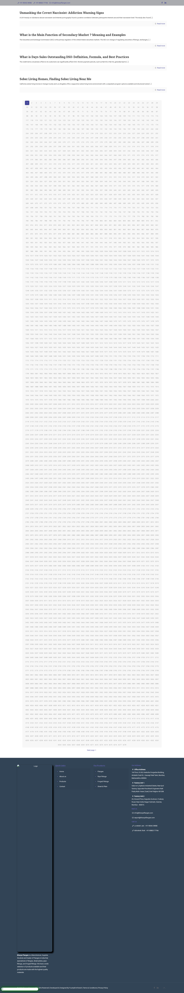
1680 (147, 352)
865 (133, 229)
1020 (45, 256)
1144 (82, 273)
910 (73, 238)
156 (73, 125)
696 (156, 203)
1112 (69, 269)
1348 (87, 304)
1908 (129, 387)
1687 (45, 356)
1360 (143, 304)
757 (36, 216)
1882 (143, 382)
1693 (73, 356)
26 (143, 103)
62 (41, 112)
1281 (45, 295)
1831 (41, 378)
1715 (41, 360)
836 (133, 225)
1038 (129, 256)
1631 (55, 347)
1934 (115, 391)
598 (106, 190)
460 (138, 168)
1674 (120, 352)
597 (101, 190)
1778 (64, 369)
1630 (50, 347)
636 (147, 195)
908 (64, 238)
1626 (32, 347)
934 (50, 243)
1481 (32, 326)
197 (129, 129)
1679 (143, 352)
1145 (87, 273)
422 (96, 164)
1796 (147, 369)
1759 (110, 365)
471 (55, 173)
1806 (59, 374)
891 (119, 234)
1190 (27, 282)
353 (45, 155)
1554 (101, 334)
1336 (32, 304)
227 (133, 133)
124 (59, 120)
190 (96, 129)
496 (36, 177)
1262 (92, 291)
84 (143, 112)
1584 (106, 339)
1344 (69, 304)
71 (83, 112)
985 (152, 247)
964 (55, 247)
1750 (69, 365)
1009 (129, 251)
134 (106, 120)
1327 (124, 299)
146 (27, 125)
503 (68, 177)
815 (36, 225)
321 (31, 151)
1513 (45, 330)
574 (129, 186)
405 (152, 160)
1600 (45, 343)
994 (59, 251)
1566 (157, 334)
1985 (82, 400)
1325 (115, 299)
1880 (133, 382)
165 (115, 125)
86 (152, 112)
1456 (50, 321)
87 (157, 112)
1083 (69, 264)
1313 (59, 299)
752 (147, 212)
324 (45, 151)
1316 (73, 299)
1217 (152, 282)
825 (82, 225)
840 (152, 225)
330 (73, 151)
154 (64, 125)
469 (45, 173)
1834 (55, 378)
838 (143, 225)
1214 (138, 282)
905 (50, 238)
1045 (27, 260)
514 (119, 177)
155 (68, 125)
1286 (69, 295)
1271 (133, 291)
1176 (96, 277)
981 (133, 247)
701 (45, 208)
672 (45, 203)
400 (129, 160)
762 (59, 216)
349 (27, 155)
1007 (120, 251)
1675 (124, 352)
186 (78, 129)
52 (129, 107)
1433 (78, 317)
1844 (101, 378)
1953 (69, 395)
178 (41, 129)
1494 (92, 326)
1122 (115, 269)
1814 (96, 374)
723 (147, 208)
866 (138, 229)
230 (147, 133)
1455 (45, 321)
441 (50, 168)
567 (96, 186)
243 (73, 138)
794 (73, 221)
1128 (143, 269)
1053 (64, 260)
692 (138, 203)
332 (82, 151)
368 (115, 155)
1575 (64, 339)
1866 (69, 382)
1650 (143, 347)
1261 (87, 291)
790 (55, 221)
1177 (101, 277)
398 (119, 160)
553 (31, 186)
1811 (82, 374)
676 (64, 203)
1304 (152, 295)
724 (152, 208)
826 (87, 225)
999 (82, 251)
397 (115, 160)
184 (68, 129)
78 (115, 112)
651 (82, 199)
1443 (124, 317)
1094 (120, 264)
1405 (82, 312)
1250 (36, 291)
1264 (101, 291)
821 (64, 225)
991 (45, 251)
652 (87, 199)
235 (36, 138)
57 (152, 107)
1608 (82, 343)
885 (92, 234)
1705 (129, 356)
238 (50, 138)
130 (87, 120)
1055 (73, 260)
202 (152, 129)
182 (59, 129)
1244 (143, 286)
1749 (64, 365)
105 (106, 116)
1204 (92, 282)
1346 (78, 304)
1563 (143, 334)
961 (41, 247)
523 (27, 181)
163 (106, 125)
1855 (152, 378)
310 (115, 146)
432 (143, 164)
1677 (133, 352)
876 (50, 234)
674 (55, 203)
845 (41, 229)
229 (143, 133)
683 (96, 203)
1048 (41, 260)
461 (143, 168)
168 (129, 125)
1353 (110, 304)
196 (124, 129)
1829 (32, 378)
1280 (41, 295)
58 (157, 107)
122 (50, 120)
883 (82, 234)
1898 (82, 387)
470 (50, 173)
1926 (78, 391)
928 (156, 238)
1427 (50, 317)
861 (115, 229)
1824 (143, 374)
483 (110, 173)
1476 (143, 321)
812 (156, 221)
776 (124, 216)
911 (78, 238)
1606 (73, 343)
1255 (59, 291)
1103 (27, 269)
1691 (64, 356)
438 (36, 168)
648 (68, 199)
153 (59, 125)
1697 (92, 356)
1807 (64, 374)
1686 (41, 356)
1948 (45, 395)
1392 (157, 308)
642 (41, 199)
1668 (92, 352)
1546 (64, 334)
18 (106, 103)
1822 (133, 374)
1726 (92, 360)
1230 (78, 286)
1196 (55, 282)
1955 (78, 395)
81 (129, 112)
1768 (152, 365)
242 (68, 138)
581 (27, 190)
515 (124, 177)
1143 (78, 273)
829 (101, 225)
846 (45, 229)
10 (69, 103)
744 (110, 212)
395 (106, 160)
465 (27, 173)
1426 (45, 317)
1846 (110, 378)
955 (147, 243)
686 (110, 203)
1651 (147, 347)
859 (106, 229)
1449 (152, 317)
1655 (32, 352)
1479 (157, 321)
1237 (110, 286)
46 (101, 107)
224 (119, 133)
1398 (50, 312)
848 (55, 229)
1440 (110, 317)
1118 (96, 269)
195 (119, 129)
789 (50, 221)
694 (147, 203)
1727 (96, 360)
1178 (106, 277)
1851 (133, 378)
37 (59, 107)
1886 (27, 387)
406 (156, 160)
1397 (45, 312)
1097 (133, 264)
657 (110, 199)
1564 (147, 334)
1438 (101, 317)
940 (78, 243)
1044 (157, 256)
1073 (157, 260)
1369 (50, 308)
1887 (32, 387)
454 (110, 168)
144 (152, 120)
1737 (143, 360)
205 (31, 133)
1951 (59, 395)
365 (101, 155)
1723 (78, 360)
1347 (82, 304)
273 (78, 142)
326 (55, 151)
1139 (59, 273)
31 (32, 107)
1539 (32, 334)
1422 (27, 317)
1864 (59, 382)
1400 (59, 312)
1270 (129, 291)
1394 (32, 312)
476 (78, 173)
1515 (55, 330)
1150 (110, 273)
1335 (27, 304)
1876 (115, 382)
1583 (101, 339)
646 (59, 199)
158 (82, 125)
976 (110, 247)
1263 (96, 291)
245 (82, 138)
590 (68, 190)
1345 (73, 304)
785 (31, 221)
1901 (96, 387)
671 (41, 203)
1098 (138, 264)
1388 (138, 308)
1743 (36, 365)
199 (138, 129)
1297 (120, 295)
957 (156, 243)
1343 (64, 304)
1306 (27, 299)
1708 (143, 356)
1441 (115, 317)
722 (143, 208)
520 (147, 177)
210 (55, 133)
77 (110, 112)
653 (92, 199)
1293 (101, 295)
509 (96, 177)
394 (101, 160)
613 (41, 195)
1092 (110, 264)
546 (133, 181)
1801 (36, 374)
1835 (59, 378)
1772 (36, 369)
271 (68, 142)
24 (134, 103)
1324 (110, 299)
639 (27, 199)
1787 (106, 369)
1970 (147, 395)
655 (101, 199)
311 (119, 146)
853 (78, 229)
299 (64, 146)
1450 (157, 317)
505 (78, 177)
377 (156, 155)
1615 (115, 343)
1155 (133, 273)
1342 (59, 304)
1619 (133, 343)
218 (92, 133)
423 (101, 164)
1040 (138, 256)
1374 (73, 308)
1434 (82, 317)
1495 (96, 326)
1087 (87, 264)
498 (45, 177)
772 (106, 216)
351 (36, 155)
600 (115, 190)
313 (129, 146)
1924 (69, 391)
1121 (110, 269)
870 (156, 229)
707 (73, 208)
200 (143, 129)
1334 (157, 299)
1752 (78, 365)
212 (64, 133)
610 (27, 195)
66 (59, 112)
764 (68, 216)
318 (152, 146)
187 (82, 129)
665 (147, 199)
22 (124, 103)
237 (45, 138)
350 (31, 155)
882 (78, 234)
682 (92, 203)
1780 (73, 369)
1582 (96, 339)
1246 (152, 286)
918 (110, 238)
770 (96, 216)
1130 (152, 269)
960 (36, 247)
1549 (78, 334)
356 (59, 155)
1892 (55, 387)
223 (115, 133)
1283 (55, 295)
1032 (101, 256)
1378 (92, 308)
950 (124, 243)
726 (27, 212)
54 (138, 107)
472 (59, 173)
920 (119, 238)
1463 (82, 321)
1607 (78, 343)
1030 (92, 256)
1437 (96, 317)
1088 (92, 264)
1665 (78, 352)
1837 (69, 378)
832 (115, 225)
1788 (110, 369)
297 (55, 146)
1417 (138, 312)
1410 (106, 312)
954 (143, 243)
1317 (78, 299)
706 (68, 208)
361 (82, 155)
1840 (82, 378)
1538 (27, 334)
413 (55, 164)
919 (115, 238)
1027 (78, 256)
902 (36, 238)
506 (82, 177)
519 (143, 177)
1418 (143, 312)
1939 (138, 391)
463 (152, 168)
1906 (120, 387)
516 (129, 177)
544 (124, 181)
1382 (110, 308)
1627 (36, 347)
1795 (143, 369)
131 (92, 120)
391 (87, 160)
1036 (120, 256)
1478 (152, 321)
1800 (32, 374)
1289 (82, 295)
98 (73, 116)
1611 (96, 343)
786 (36, 221)
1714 (36, 360)
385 (59, 160)
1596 (27, 343)
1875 (110, 382)
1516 (59, 330)
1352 (106, 304)
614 (45, 195)
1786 (101, 369)
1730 (110, 360)
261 (156, 138)
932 (41, 243)
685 (106, 203)
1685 (36, 356)
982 (138, 247)
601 (119, 190)
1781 (78, 369)
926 (147, 238)
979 (124, 247)
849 (59, 229)
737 (78, 212)
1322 (101, 299)
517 (133, 177)
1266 (110, 291)
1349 (92, 304)
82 (134, 112)
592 (78, 190)
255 (129, 138)
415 (64, 164)
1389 (143, 308)
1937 (129, 391)
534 (78, 181)
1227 (64, 286)
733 (59, 212)
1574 (59, 339)
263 (31, 142)
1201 (78, 282)
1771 (32, 369)
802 (110, 221)
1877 (120, 382)
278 (101, 142)
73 (92, 112)
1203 (87, 282)
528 (50, 181)
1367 (41, 308)
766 (78, 216)
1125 (129, 269)
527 (45, 181)
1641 (101, 347)
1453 (36, 321)
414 (59, 164)
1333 (152, 299)
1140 (64, 273)
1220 (32, 286)
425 (110, 164)
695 (152, 203)
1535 (147, 330)
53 (134, 107)
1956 (82, 395)
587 (55, 190)
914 (92, 238)
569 (106, 186)
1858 (32, 382)
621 (78, 195)
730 (45, 212)
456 (119, 168)
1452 (32, 321)
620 (73, 195)
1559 (124, 334)
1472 (124, 321)
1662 (64, 352)
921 (124, 238)
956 (152, 243)
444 (64, 168)
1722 (73, 360)
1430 (64, 317)
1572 (50, 339)
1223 (45, 286)
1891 (50, 387)
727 (31, 212)
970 (82, 247)
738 (82, 212)
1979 (55, 400)
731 (50, 212)
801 (106, 221)
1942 (152, 391)
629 (115, 195)
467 (36, 173)
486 (124, 173)
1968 (138, 395)
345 (143, 151)
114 (147, 116)
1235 (101, 286)
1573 (55, 339)
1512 (41, 330)
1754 (87, 365)
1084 (73, 264)
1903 (106, 387)
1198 (64, 282)
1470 (115, 321)
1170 (69, 277)
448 (82, 168)
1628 (41, 347)
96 (64, 116)
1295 (110, 295)
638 (156, 195)
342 (129, 151)
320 (27, 151)
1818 (115, 374)
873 (36, 234)
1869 (82, 382)
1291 (92, 295)
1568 (32, 339)
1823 (138, 374)
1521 (82, 330)
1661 (59, 352)
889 (110, 234)
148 (36, 125)
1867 (73, 382)
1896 (73, 387)
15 (92, 103)
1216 (147, 282)
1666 (82, 352)
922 (129, 238)
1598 (36, 343)
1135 (41, 273)
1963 (115, 395)
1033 (106, 256)
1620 (138, 343)
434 (152, 164)
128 (78, 120)
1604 (64, 343)
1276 (157, 291)
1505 (143, 326)
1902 (101, 387)
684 (101, 203)
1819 (120, 374)
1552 (92, 334)
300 (68, 146)
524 (31, 181)
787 (41, 221)
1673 (115, 352)
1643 (110, 347)
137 (119, 120)
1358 (133, 304)
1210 (120, 282)
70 (78, 112)
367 (110, 155)
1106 (41, 269)
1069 (138, 260)
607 (147, 190)
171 (143, 125)
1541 (41, 334)
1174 (87, 277)
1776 (55, 369)
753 (152, 212)
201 (147, 129)
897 (147, 234)
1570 (41, 339)
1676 (129, 352)
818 (50, 225)
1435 (87, 317)
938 (68, 243)
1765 (138, 365)
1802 (41, 374)
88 (27, 116)
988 (31, 251)
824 (78, 225)
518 (138, 177)
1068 (133, 260)
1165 (45, 277)
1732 (120, 360)
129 (82, 120)
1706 (133, 356)
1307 (32, 299)
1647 (129, 347)
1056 (78, 260)
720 (133, 208)
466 (31, 173)
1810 (78, 374)
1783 (87, 369)
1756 (96, 365)
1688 (50, 356)
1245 (147, 286)
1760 (115, 365)
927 (152, 238)
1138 (55, 273)
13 (83, 103)
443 (59, 168)
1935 (120, 391)
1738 (147, 360)
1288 (78, 295)
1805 (55, 374)
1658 (45, 352)
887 (101, 234)
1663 (69, 352)
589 (64, 190)
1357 (129, 304)
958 (27, 247)
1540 (36, 334)
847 (50, 229)
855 (87, 229)
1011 (138, 251)
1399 (55, 312)
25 (138, 103)
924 (138, 238)
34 (46, 107)
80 (124, 112)
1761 (120, 365)
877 (55, 234)
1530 (124, 330)
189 (92, 129)
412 (50, 164)
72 (87, 112)
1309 (41, 299)
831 (110, 225)
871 (27, 234)
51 (124, 107)
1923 (64, 391)
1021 (50, 256)
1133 (32, 273)
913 (87, 238)
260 (152, 138)
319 (156, 146)
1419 (147, 312)
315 (138, 146)
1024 (64, 256)
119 (36, 120)
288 (147, 142)
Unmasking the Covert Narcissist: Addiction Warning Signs (62, 13)
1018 (36, 256)
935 (55, 243)
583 (36, 190)
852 (73, 229)
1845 (106, 378)
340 (119, 151)
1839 (78, 378)
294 (41, 146)
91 (41, 116)
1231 (82, 286)
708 (78, 208)
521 (152, 177)
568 (101, 186)
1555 (106, 334)
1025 (69, 256)
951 (129, 243)
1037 (124, 256)
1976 (41, 400)
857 (96, 229)
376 (152, 155)
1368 (45, 308)
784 (27, 221)
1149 (106, 273)
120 (41, 120)
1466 (96, 321)
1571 (45, 339)
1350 (96, 304)
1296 (115, 295)
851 (68, 229)
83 (138, 112)
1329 (133, 299)
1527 (110, 330)
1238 (115, 286)
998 (78, 251)
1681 (152, 352)
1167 (55, 277)
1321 (96, 299)
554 (36, 186)
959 (31, 247)
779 (138, 216)
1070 (143, 260)
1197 (59, 282)
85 (147, 112)
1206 (101, 282)
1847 (115, 378)
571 (115, 186)
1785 (96, 369)
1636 (78, 347)
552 (27, 186)
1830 (36, 378)
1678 (138, 352)
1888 (36, 387)
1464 (87, 321)
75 (101, 112)
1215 (143, 282)
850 (64, 229)
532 (68, 181)
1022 (55, 256)
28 (152, 103)
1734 (129, 360)
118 (31, 120)
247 (92, 138)
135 (110, 120)
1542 (45, 334)
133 (101, 120)
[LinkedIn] (165, 3)
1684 (32, 356)
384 (55, 160)
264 (36, 142)
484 (115, 173)
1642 (106, 347)
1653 (157, 347)
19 (110, 103)
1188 (152, 277)
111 (133, 116)
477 (82, 173)
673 (50, 203)
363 (92, 155)
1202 (82, 282)
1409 (101, 312)
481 (101, 173)
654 (96, 199)
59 (27, 112)
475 (73, 173)
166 (119, 125)
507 (87, 177)
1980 (59, 400)
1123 (120, 269)
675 (59, 203)
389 (78, 160)
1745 (45, 365)
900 (27, 238)
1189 (157, 277)
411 (45, 164)
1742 (32, 365)
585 (45, 190)
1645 (120, 347)
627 (106, 195)
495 (31, 177)
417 (73, 164)
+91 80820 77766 (42, 3)
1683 (27, 356)
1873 (101, 382)
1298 (124, 295)
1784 (92, 369)
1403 (73, 312)
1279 (36, 295)
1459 (64, 321)
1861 (45, 382)
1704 (124, 356)
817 (45, 225)
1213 (133, 282)
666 (152, 199)
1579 (82, 339)
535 (82, 181)
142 (143, 120)
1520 (78, 330)
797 (87, 221)
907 (59, 238)
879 (64, 234)
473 (64, 173)
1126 (133, 269)
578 (147, 186)
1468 (106, 321)
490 (143, 173)
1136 (45, 273)
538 (96, 181)
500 (55, 177)
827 (92, 225)
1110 (59, 269)
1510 (32, 330)
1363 (157, 304)
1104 (32, 269)
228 (138, 133)
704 (59, 208)
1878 (124, 382)
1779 (69, 369)
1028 (82, 256)
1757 (101, 365)
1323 (106, 299)
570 (110, 186)
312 (124, 146)
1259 (78, 291)
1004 (106, 251)
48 (110, 107)
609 (156, 190)
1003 (101, 251)
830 (106, 225)
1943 (157, 391)
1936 (124, 391)
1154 (129, 273)
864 (129, 229)
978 (119, 247)
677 (68, 203)
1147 (96, 273)
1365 (32, 308)
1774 (45, 369)
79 (120, 112)
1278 (32, 295)
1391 (152, 308)
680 (82, 203)
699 (36, 208)
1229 (73, 286)
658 (115, 199)
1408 (96, 312)
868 (147, 229)
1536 (152, 330)
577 (143, 186)
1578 (78, 339)
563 (78, 186)
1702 (115, 356)
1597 (32, 343)
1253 (50, 291)
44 (92, 107)
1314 (64, 299)
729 (41, 212)
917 (106, 238)
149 (41, 125)
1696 (87, 356)
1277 (27, 295)
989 (36, 251)
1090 (101, 264)
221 (106, 133)
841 (156, 225)
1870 (87, 382)
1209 (115, 282)
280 (110, 142)
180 (50, 129)
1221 (36, 286)
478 (87, 173)
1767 (147, 365)
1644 (115, 347)
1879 (129, 382)
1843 (96, 378)
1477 (147, 321)
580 (156, 186)
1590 (133, 339)
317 (147, 146)
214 (73, 133)
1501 (124, 326)
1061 (101, 260)
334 (92, 151)
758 (41, 216)
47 (106, 107)
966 (64, 247)
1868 (78, 382)
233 (27, 138)
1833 (50, 378)
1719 (59, 360)
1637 (82, 347)
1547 (69, 334)
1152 (120, 273)
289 (152, 142)
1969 (143, 395)
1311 (50, 299)
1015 (157, 251)
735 (68, 212)
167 (124, 125)
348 (156, 151)
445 (68, 168)
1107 (45, 269)
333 (87, 151)
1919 (45, 391)
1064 (115, 260)
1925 (73, 391)
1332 (147, 299)
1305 (157, 295)
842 (27, 229)
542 (115, 181)
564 (82, 186)
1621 (143, 343)
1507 (152, 326)
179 (45, 129)
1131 (157, 269)
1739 (152, 360)
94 (55, 116)
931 (36, 243)
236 (41, 138)
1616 (120, 343)
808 (138, 221)
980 (129, 247)
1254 (55, 291)
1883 (147, 382)
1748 (59, 365)
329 (68, 151)
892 (124, 234)
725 (156, 208)
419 (82, 164)
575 (133, 186)
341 (124, 151)
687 (115, 203)
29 (157, 103)
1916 (32, 391)
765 (73, 216)
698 (31, 208)
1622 (147, 343)
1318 (82, 299)
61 (36, 112)
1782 (82, 369)
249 (101, 138)
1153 (124, 273)
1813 (92, 374)
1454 (41, 321)
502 (64, 177)
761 (55, 216)
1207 (106, 282)
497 (41, 177)
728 (36, 212)
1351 (101, 304)
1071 (147, 260)
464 (156, 168)
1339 (45, 304)
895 (138, 234)
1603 (59, 343)
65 (55, 112)
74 (97, 112)
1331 (143, 299)
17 (101, 103)
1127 (138, 269)
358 (68, 155)
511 (106, 177)
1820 (124, 374)
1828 (27, 378)
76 (106, 112)
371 (129, 155)
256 (133, 138)
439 (41, 168)
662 (133, 199)
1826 (152, 374)
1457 (55, 321)
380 (36, 160)
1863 (55, 382)
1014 (152, 251)
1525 (101, 330)
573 (124, 186)
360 (78, 155)
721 (138, 208)
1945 (32, 395)
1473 (129, 321)
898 (152, 234)
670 (36, 203)
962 (45, 247)
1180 (115, 277)
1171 (73, 277)
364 (96, 155)
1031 (96, 256)
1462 (78, 321)
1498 (110, 326)
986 (156, 247)
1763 (129, 365)
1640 (96, 347)
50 (120, 107)
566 (92, 186)
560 (64, 186)
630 (119, 195)
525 (36, 181)
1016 (27, 256)
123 (55, 120)
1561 (133, 334)
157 (78, 125)
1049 (45, 260)
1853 (143, 378)
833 (119, 225)
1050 (50, 260)
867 (143, 229)
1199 (69, 282)
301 (73, 146)
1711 (157, 356)
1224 (50, 286)
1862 (50, 382)
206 (36, 133)
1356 (124, 304)
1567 (27, 339)
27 (147, 103)
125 (64, 120)
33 (41, 107)
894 (133, 234)
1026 (73, 256)
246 (87, 138)
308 (106, 146)
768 (87, 216)
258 (143, 138)
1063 (110, 260)
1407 (92, 312)
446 (73, 168)
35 (50, 107)
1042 (147, 256)
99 (78, 116)
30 (27, 107)
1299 (129, 295)
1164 (41, 277)
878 (59, 234)
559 (59, 186)
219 (96, 133)
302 (78, 146)
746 (119, 212)
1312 (55, 299)
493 (156, 173)
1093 (115, 264)
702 (50, 208)
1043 (152, 256)
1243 (138, 286)
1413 (120, 312)
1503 (133, 326)
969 (78, 247)
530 (59, 181)
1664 (73, 352)
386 (64, 160)
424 (106, 164)
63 (46, 112)
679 (78, 203)
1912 (147, 387)
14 (87, 103)
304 (87, 146)
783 (156, 216)
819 (55, 225)
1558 (120, 334)
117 (27, 120)
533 (73, 181)
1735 (133, 360)
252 (115, 138)
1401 (64, 312)
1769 (157, 365)
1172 (78, 277)
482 (106, 173)
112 (138, 116)
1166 (50, 277)
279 (106, 142)
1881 (138, 382)
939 (73, 243)
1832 (45, 378)
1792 (129, 369)
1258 (73, 291)
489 (138, 173)
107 (115, 116)
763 (64, 216)
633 (133, 195)
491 (147, 173)
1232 (87, 286)
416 (68, 164)
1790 (120, 369)
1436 (92, 317)
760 (50, 216)
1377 (87, 308)
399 (124, 160)
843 (31, 229)
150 (45, 125)
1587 (120, 339)
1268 (120, 291)
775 (119, 216)
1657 (41, 352)
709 (82, 208)
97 (69, 116)
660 (124, 199)
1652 (152, 347)
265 (41, 142)
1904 (110, 387)
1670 (101, 352)
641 (36, 199)
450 (92, 168)
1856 (157, 378)
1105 (36, 269)
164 (110, 125)
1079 (50, 264)
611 (31, 195)
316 (143, 146)
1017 (32, 256)
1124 (124, 269)
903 (41, 238)
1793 (133, 369)
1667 (87, 352)
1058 (87, 260)
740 (92, 212)
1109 (55, 269)
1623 (152, 343)
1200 (73, 282)
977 (115, 247)
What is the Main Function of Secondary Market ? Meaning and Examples (73, 35)
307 (101, 146)
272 (73, 142)
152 (55, 125)
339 (115, 151)
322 (36, 151)
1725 (87, 360)
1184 (133, 277)
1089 (96, 264)
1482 (36, 326)
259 (147, 138)
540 (106, 181)
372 (133, 155)
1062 (106, 260)
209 (50, 133)
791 (59, 221)
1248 (27, 291)
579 (152, 186)
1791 (124, 369)
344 (138, 151)
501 (59, 177)
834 (124, 225)
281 (115, 142)
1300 (133, 295)
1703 (120, 356)
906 (55, 238)
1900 (92, 387)
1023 (59, 256)
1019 (41, 256)
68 (69, 112)
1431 (69, 317)
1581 (92, 339)
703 (55, 208)
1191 (32, 282)
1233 (92, 286)
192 (106, 129)
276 (92, 142)
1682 (157, 352)
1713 (32, 360)
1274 (147, 291)
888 (106, 234)
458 (129, 168)
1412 (115, 312)
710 (87, 208)
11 (73, 103)
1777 (59, 369)
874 (41, 234)
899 (156, 234)
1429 (59, 317)
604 (133, 190)
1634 (69, 347)
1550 (82, 334)
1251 (41, 291)
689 (124, 203)
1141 (69, 273)
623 (87, 195)
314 (133, 146)
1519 (73, 330)
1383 (115, 308)
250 (106, 138)
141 (138, 120)
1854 (147, 378)
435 (156, 164)
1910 (138, 387)
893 (129, 234)
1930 (96, 391)
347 (152, 151)
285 (133, 142)
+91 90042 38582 (26, 3)
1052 (59, 260)
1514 (50, 330)
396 (110, 160)
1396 (41, 312)
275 (87, 142)
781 (147, 216)
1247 (157, 286)
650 (78, 199)
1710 (152, 356)
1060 (96, 260)
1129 (147, 269)
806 (129, 221)
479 (92, 173)
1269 (124, 291)
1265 (106, 291)
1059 (92, 260)
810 (147, 221)
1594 (152, 339)
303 (82, 146)
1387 (133, 308)
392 (92, 160)
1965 (124, 395)
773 (110, 216)
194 (115, 129)
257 (138, 138)
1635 (73, 347)
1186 (143, 277)
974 (101, 247)
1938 (133, 391)
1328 (129, 299)
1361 (147, 304)
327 (59, 151)
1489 (69, 326)
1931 (101, 391)
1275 (152, 291)
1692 (69, 356)
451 (96, 168)
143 (147, 120)
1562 (138, 334)
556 (45, 186)
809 (143, 221)
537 (92, 181)
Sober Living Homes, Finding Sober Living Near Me (55, 79)
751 (143, 212)
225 (124, 133)
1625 (27, 347)
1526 (106, 330)
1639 (92, 347)
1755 (92, 365)
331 (78, 151)
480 (96, 173)
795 (78, 221)
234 (31, 138)
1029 (87, 256)
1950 (55, 395)
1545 (59, 334)
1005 (110, 251)
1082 (64, 264)
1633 (64, 347)
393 (96, 160)
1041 (143, 256)
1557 (115, 334)
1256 (64, 291)
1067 (129, 260)
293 (36, 146)
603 (129, 190)
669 (31, 203)
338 (110, 151)
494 (27, 177)
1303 (147, 295)
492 (152, 173)
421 (92, 164)
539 (101, 181)
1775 (50, 369)
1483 (41, 326)
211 (59, 133)
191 (101, 129)
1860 (41, 382)
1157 (143, 273)
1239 (120, 286)
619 (68, 195)
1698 (96, 356)
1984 (78, 400)
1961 (106, 395)
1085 (78, 264)
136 (115, 120)
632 (129, 195)
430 (133, 164)
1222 (41, 286)
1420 (152, 312)
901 (31, 238)
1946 (36, 395)
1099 (143, 264)
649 (73, 199)
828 (96, 225)
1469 (110, 321)
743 (106, 212)
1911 (143, 387)
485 (119, 173)
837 (138, 225)
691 (133, 203)
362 (87, 155)
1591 (138, 339)
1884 (152, 382)
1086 (82, 264)
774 (115, 216)
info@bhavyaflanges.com (61, 3)
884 (87, 234)
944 (96, 243)
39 (69, 107)
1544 (55, 334)
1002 (96, 251)
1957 (87, 395)
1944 (27, 395)
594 (87, 190)
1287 (73, 295)
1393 (27, 312)
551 (156, 181)
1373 (69, 308)
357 (64, 155)
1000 (87, 251)
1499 (115, 326)
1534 (143, 330)
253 (119, 138)
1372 (64, 308)
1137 (50, 273)
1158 (147, 273)
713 (101, 208)
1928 (87, 391)
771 (101, 216)
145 (156, 120)
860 (110, 229)
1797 (152, 369)
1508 (157, 326)
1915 (27, 391)
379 (31, 160)
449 (87, 168)
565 (87, 186)
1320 (92, 299)
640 (31, 199)
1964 (120, 395)
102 (92, 116)
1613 (106, 343)
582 (31, 190)
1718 (55, 360)
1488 (64, 326)
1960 (101, 395)
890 (115, 234)
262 (27, 142)
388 (73, 160)
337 (106, 151)
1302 (143, 295)
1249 (32, 291)
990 (41, 251)
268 (55, 142)
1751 (73, 365)
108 (119, 116)
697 (27, 208)
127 (73, 120)
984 (147, 247)
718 (124, 208)
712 (96, 208)
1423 (32, 317)
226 (129, 133)
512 (110, 177)
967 (68, 247)
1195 (50, 282)
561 (68, 186)
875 (45, 234)
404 (147, 160)
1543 (50, 334)
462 (147, 168)
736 (73, 212)
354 (50, 155)
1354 (115, 304)
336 (101, 151)
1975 (36, 400)
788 (45, 221)
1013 (147, 251)
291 (27, 146)
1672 (110, 352)
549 (147, 181)
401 (133, 160)
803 (115, 221)
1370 (55, 308)
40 (73, 107)
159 (87, 125)
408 (31, 164)
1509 (27, 330)
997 (73, 251)
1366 (36, 308)
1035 (115, 256)
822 (68, 225)
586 (50, 190)
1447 (143, 317)
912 (82, 238)
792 (64, 221)
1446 (138, 317)
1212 (129, 282)
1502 (129, 326)
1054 (69, 260)
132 (96, 120)
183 (64, 129)
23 (129, 103)
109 (124, 116)
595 (92, 190)
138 (124, 120)
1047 (36, 260)
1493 (87, 326)
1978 (50, 400)
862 (119, 229)
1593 (147, 339)
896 (143, 234)
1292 (96, 295)
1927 (82, 391)
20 (115, 103)
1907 (124, 387)
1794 (138, 369)
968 (73, 247)
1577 (73, 339)
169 (133, 125)
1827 (157, 374)
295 (45, 146)
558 (55, 186)
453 (106, 168)
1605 (69, 343)
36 (55, 107)
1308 (36, 299)
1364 (27, 308)
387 (68, 160)
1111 (64, 269)
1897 (78, 387)
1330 (138, 299)
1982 (69, 400)
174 (156, 125)
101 (87, 116)
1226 (59, 286)
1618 (129, 343)
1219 (27, 286)
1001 (92, 251)
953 (138, 243)
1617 (124, 343)
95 (59, 116)
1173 (82, 277)
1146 (92, 273)
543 (119, 181)
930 (31, 243)
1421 (157, 312)
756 (31, 216)
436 (27, 168)
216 (82, 133)
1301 (138, 295)
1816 (106, 374)
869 (152, 229)
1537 (157, 330)
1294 (106, 295)
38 (64, 107)
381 (41, 160)
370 (124, 155)
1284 (59, 295)
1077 (41, 264)
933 (45, 243)
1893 (59, 387)
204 (27, 133)
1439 (106, 317)
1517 (64, 330)
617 (59, 195)
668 (27, 203)
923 (133, 238)
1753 (82, 365)
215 (78, 133)
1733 (124, 360)
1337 (36, 304)
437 (31, 168)
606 (143, 190)
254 (124, 138)
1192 (36, 282)
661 (129, 199)
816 (41, 225)
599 (110, 190)
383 (50, 160)
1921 (55, 391)
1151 (115, 273)
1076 (36, 264)
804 (119, 221)
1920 (50, 391)
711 (92, 208)
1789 (115, 369)
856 (92, 229)
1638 (87, 347)
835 (129, 225)
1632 (59, 347)
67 (64, 112)
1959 (96, 395)
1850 (129, 378)
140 (133, 120)
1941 (147, 391)
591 (73, 190)
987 (27, 251)
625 (96, 195)
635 (143, 195)
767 (82, 216)
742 (101, 212)
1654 (27, 352)
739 (87, 212)
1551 (87, 334)
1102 (157, 264)
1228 (69, 286)
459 (133, 168)
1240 (124, 286)
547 (138, 181)
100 (82, 116)
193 (110, 129)
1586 (115, 339)
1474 (133, 321)
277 (96, 142)
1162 (32, 277)
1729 (106, 360)
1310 (45, 299)
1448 (147, 317)
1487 (59, 326)
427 (119, 164)
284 (129, 142)
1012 (143, 251)
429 (129, 164)
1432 (73, 317)
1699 (101, 356)
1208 (110, 282)
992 (50, 251)
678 (73, 203)
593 (82, 190)
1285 (64, 295)
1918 (41, 391)
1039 (133, 256)
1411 (110, 312)
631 (124, 195)
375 (147, 155)
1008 (124, 251)
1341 (55, 304)
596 (96, 190)
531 (64, 181)
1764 (133, 365)
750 (138, 212)
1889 (41, 387)
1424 (36, 317)
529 (55, 181)
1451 (27, 321)
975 (106, 247)
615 (50, 195)
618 (64, 195)
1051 (55, 260)
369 (119, 155)
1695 (82, 356)
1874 (106, 382)
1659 (50, 352)
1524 (96, 330)
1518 (69, 330)
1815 (101, 374)
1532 (133, 330)
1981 (64, 400)
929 (27, 243)
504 (73, 177)
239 (55, 138)
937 (64, 243)
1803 (45, 374)
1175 (92, 277)
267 (50, 142)
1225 (55, 286)
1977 (45, 400)
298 (59, 146)
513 (115, 177)
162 (101, 125)
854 (82, 229)
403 (143, 160)
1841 (87, 378)
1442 (120, 317)
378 (27, 160)
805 (124, 221)
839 (147, 225)
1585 (110, 339)
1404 (78, 312)
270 (64, 142)
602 (124, 190)
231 (152, 133)
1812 (87, 374)
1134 (36, 273)
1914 (157, 387)
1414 (124, 312)
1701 (110, 356)
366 (106, 155)
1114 (78, 269)
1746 (50, 365)
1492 (82, 326)
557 (50, 186)
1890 (45, 387)
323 (41, 151)
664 (143, 199)
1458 (59, 321)
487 (129, 173)
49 (115, 107)
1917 (36, 391)
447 (78, 168)
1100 (147, 264)
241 (64, 138)
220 (101, 133)
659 (119, 199)
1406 (87, 312)
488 (133, 173)
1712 (27, 360)
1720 (64, 360)
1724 (82, 360)
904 (45, 238)
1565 (152, 334)
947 (110, 243)
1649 (138, 347)
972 (92, 247)
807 (133, 221)
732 (55, 212)
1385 (124, 308)
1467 (101, 321)
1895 (69, 387)
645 (55, 199)
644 (50, 199)
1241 (129, 286)
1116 (87, 269)
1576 (69, 339)
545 (129, 181)
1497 (106, 326)
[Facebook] (162, 3)
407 (27, 164)
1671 (106, 352)
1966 (129, 395)
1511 (36, 330)
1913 (152, 387)
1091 (106, 264)
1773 (41, 369)
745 (115, 212)
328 (64, 151)
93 (50, 116)
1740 (157, 360)
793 (68, 221)
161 (96, 125)
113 (143, 116)
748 (129, 212)
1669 (96, 352)
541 (110, 181)
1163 (36, 277)
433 (147, 164)
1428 (55, 317)
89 (32, 116)
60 (32, 112)
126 (68, 120)
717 (119, 208)
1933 (110, 391)
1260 (82, 291)
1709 (147, 356)
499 (50, 177)
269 (59, 142)
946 (106, 243)
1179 (110, 277)
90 (36, 116)
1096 (129, 264)
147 (31, 125)
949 (119, 243)
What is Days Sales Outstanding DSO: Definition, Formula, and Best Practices (74, 57)
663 (138, 199)
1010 (133, 251)
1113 (73, 269)
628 (110, 195)
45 (97, 107)
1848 (120, 378)
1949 (50, 395)
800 (101, 221)
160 (92, 125)
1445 (133, 317)
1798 (157, 369)
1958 (92, 395)
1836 (64, 378)
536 (87, 181)
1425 (41, 317)
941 (82, 243)
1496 (101, 326)
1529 (120, 330)
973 (96, 247)
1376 (82, 308)
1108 (50, 269)
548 (143, 181)
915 (96, 238)
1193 (41, 282)
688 (119, 203)
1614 (110, 343)
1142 (73, 273)
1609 (87, 343)
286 (138, 142)
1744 (41, 365)
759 (45, 216)
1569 (36, 339)
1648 (133, 347)
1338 (41, 304)
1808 (69, 374)
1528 (115, 330)
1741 (27, 365)
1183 (129, 277)
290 (156, 142)
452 (101, 168)
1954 (73, 395)
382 (45, 160)
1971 (152, 395)
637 (152, 195)
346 (147, 151)
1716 (45, 360)
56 (147, 107)
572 (119, 186)
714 (106, 208)
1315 (69, 299)
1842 (92, 378)
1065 (120, 260)
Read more (161, 24)
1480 (27, 326)
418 (78, 164)
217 (87, 133)
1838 (73, 378)
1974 (32, 400)
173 (152, 125)
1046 (32, 260)
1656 (36, 352)
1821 (129, 374)
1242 (133, 286)
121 (45, 120)
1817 (110, 374)
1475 (138, 321)
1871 (92, 382)
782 (152, 216)
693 (143, 203)
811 (152, 221)
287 (143, 142)
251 (110, 138)
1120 (106, 269)
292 (31, 146)
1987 (92, 400)
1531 (129, 330)
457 (124, 168)
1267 (115, 291)
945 (101, 243)
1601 (50, 343)
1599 (41, 343)
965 (59, 247)
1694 (78, 356)
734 (64, 212)
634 (138, 195)
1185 (138, 277)
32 (36, 107)
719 (129, 208)
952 (133, 243)
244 (78, 138)
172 (147, 125)
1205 (96, 282)
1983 (73, 400)
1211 (124, 282)
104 (101, 116)
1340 (50, 304)
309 (110, 146)
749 (133, 212)
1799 (27, 374)
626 (101, 195)
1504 (138, 326)
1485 (50, 326)
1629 (45, 347)
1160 (157, 273)
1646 (124, 347)
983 (143, 247)
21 (120, 103)
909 (68, 238)
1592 (143, 339)
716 (115, 208)
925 (143, 238)
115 (152, 116)
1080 (55, 264)
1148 (101, 273)
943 (92, 243)
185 (73, 129)
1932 (106, 391)
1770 (27, 369)
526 (41, 181)
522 (156, 177)
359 (73, 155)
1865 (64, 382)
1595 (157, 339)
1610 (92, 343)
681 (87, 203)
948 (115, 243)
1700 (106, 356)
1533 (138, 330)
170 (138, 125)
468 (41, 173)
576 (138, 186)
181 (55, 129)
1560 (129, 334)
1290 (87, 295)
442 (55, 168)
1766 (143, 365)
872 (31, 234)
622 (82, 195)
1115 (82, 269)
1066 (124, 260)
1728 (101, 360)
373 (138, 155)
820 (59, 225)
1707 (138, 356)
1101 (152, 264)
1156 (138, 273)
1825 (147, 374)
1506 (147, 326)
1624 (157, 343)
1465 (92, 321)
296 (50, 146)
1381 (106, 308)
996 (68, 251)
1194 (45, 282)
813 (27, 225)
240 (59, 138)
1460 (69, 321)
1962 (110, 395)
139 (129, 120)
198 (133, 129)
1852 (138, 378)
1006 (115, 251)
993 (55, 251)
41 (78, 107)
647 (64, 199)
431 (138, 164)
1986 (87, 400)
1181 (120, 277)
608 (152, 190)
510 (101, 177)
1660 (55, 352)
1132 (27, 273)
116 (156, 116)
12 (78, 103)
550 (152, 181)
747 (124, 212)
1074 (27, 264)
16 (97, 103)
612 (36, 195)
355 (55, 155)
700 (41, 208)
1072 (152, 260)
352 (41, 155)
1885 (157, 382)
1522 (87, 330)
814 (31, 225)
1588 (124, 339)
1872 (96, 382)
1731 (115, 360)
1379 (96, 308)
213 (68, 133)
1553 (96, 334)
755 (27, 216)
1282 (50, 295)
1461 (73, 321)
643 (45, 199)
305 (92, 146)
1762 (124, 365)
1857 (27, 382)
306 (96, 146)
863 (124, 229)
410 (41, 164)
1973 (27, 400)
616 (55, 195)
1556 (110, 334)
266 (45, 142)
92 (46, 116)
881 (73, 234)
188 (87, 129)
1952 (64, 395)
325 (50, 151)
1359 (138, 304)
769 (92, 216)
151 (50, 125)
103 (96, 116)
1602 (55, 343)
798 (92, 221)
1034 (110, 256)
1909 (133, 387)
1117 (92, 269)
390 (82, 160)
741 (96, 212)
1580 (87, 339)
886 (96, 234)
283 (124, 142)
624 (92, 195)
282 (119, 142)
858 (101, 229)
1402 (69, 312)
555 (41, 186)
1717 (50, 360)
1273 (143, 291)
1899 (87, 387)
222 (110, 133)
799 (96, 221)
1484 (45, 326)
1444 (129, 317)
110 (129, 116)
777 (129, 216)
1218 (157, 282)
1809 (73, 374)
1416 (133, 312)
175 (27, 129)
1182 (124, 277)
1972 (157, 395)
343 (133, 151)
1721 (69, 360)
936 (59, 243)
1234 (96, 286)
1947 (41, 395)
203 (156, 129)
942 (87, 243)
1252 (45, 291)
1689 (55, 356)
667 (156, 199)
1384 (120, 308)
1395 (36, 312)
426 (115, 164)
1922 (59, 391)
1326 (120, 299)
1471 (120, 321)
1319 (87, 299)
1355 (120, 304)
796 (82, 221)
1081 (59, 264)
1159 (152, 273)
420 (87, 164)
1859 (36, 382)
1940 (143, 391)
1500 (120, 326)
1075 (32, 264)
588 (59, 190)
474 (68, 173)
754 (156, 212)
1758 (106, 365)
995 (64, 251)
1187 (147, 277)
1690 (59, 356)
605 (138, 190)
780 (143, 216)
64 (50, 112)
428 (124, 164)
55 (143, 107)
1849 (124, 378)
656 (106, 199)
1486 (55, 326)
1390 (147, 308)
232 (156, 133)
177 (36, 129)
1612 (101, 343)
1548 (73, 334)
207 (41, 133)
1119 (101, 269)
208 (45, 133)
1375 (78, 308)
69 (73, 112)
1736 (138, 360)
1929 (92, 391)
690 (129, 203)
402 (138, 160)
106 (110, 116)
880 (68, 234)
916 (101, 238)
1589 (129, 339)
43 (87, 107)
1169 (64, 277)
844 (36, 229)
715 (110, 208)
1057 (82, 260)
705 (64, 208)
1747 (55, 365)
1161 (27, 277)
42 (83, 107)
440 (45, 168)
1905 (115, 387)
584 (41, 190)
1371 (59, 308)
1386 (129, 308)
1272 (138, 291)
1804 (50, 374)
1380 (101, 308)
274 (82, 142)
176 (31, 129)
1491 (78, 326)
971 (87, 247)
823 (73, 225)
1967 (133, 395)
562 (73, 186)
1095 (124, 264)
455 (115, 168)
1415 (129, 312)
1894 (64, 387)
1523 (92, 330)
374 (143, 155)
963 (50, 247)
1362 (152, 304)
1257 (69, 291)
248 (96, 138)
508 (92, 177)
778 (133, 216)
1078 (45, 264)
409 (36, 164)
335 (96, 151)
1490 (73, 326)
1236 (106, 286)
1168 (59, 277)
